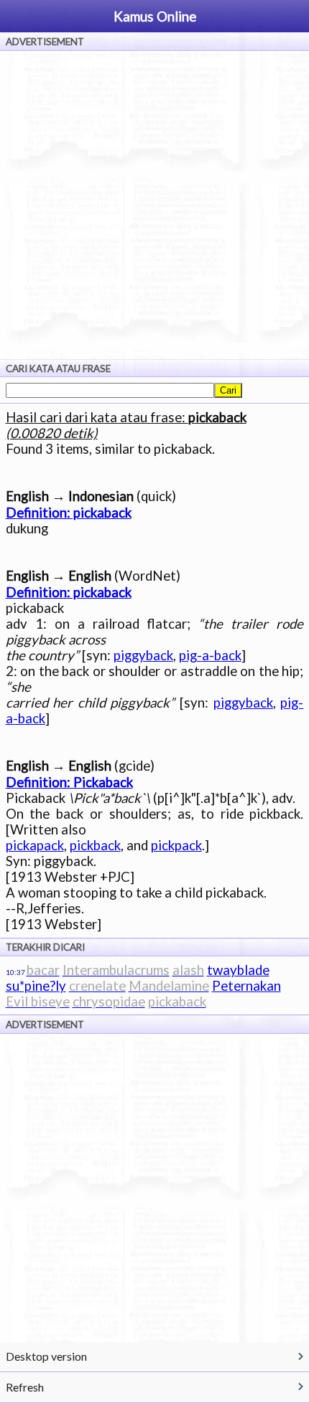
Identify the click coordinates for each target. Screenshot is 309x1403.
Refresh (25, 1387)
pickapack (35, 845)
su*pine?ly (36, 986)
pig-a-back (210, 655)
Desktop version (46, 1356)
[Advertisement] (154, 205)
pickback (95, 845)
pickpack (176, 845)
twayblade (238, 970)
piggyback (143, 655)
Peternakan (246, 986)
